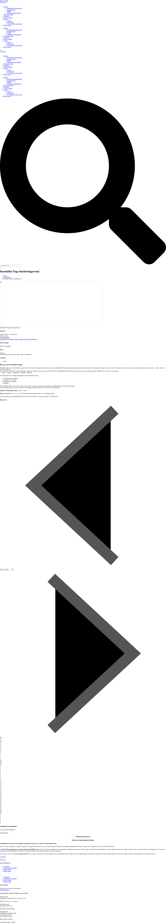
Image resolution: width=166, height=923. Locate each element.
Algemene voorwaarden (10, 868)
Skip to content (4, 0)
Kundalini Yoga (11, 10)
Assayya (2, 353)
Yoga (4, 361)
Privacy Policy (7, 869)
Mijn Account (7, 25)
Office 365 (27, 339)
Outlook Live (34, 339)
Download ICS (4, 339)
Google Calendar (13, 339)
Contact (5, 19)
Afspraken (6, 16)
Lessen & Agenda (8, 14)
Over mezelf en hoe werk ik (14, 24)
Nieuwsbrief (10, 22)
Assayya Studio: (7, 17)
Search (3, 265)
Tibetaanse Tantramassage (14, 13)
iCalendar (21, 339)
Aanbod (5, 7)
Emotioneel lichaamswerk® (14, 8)
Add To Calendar (5, 337)
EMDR (9, 11)
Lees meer (3, 857)
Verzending (6, 866)
